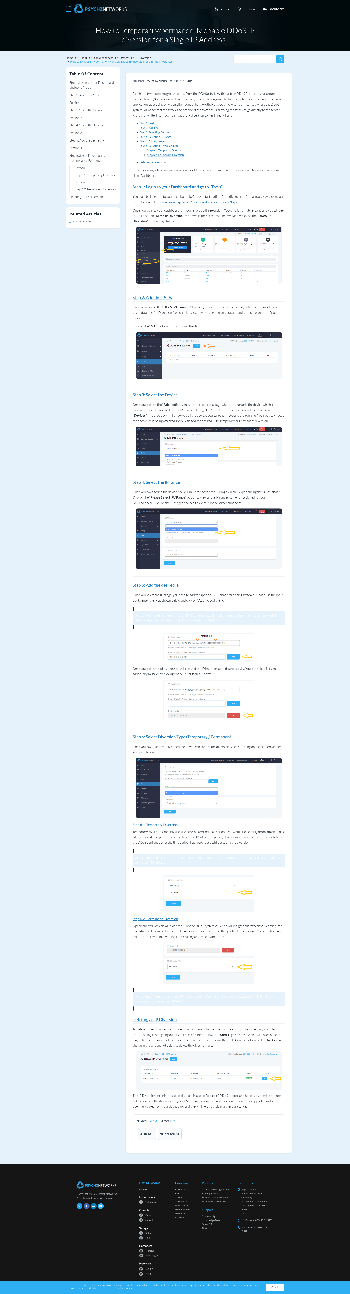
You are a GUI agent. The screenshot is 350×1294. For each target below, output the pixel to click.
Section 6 (81, 182)
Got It (275, 1287)
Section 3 (75, 133)
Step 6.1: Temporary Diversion (96, 175)
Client (83, 57)
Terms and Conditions (214, 1201)
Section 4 (75, 148)
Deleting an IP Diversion (86, 197)
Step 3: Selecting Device (154, 132)
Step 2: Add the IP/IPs (84, 95)
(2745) (153, 1120)
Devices (124, 57)
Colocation (149, 1202)
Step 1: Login (147, 123)
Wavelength (149, 1255)
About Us (180, 1189)
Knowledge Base (211, 1220)
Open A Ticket (210, 1224)
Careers (179, 1197)
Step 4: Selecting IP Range (155, 136)
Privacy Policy (210, 1193)
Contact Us (181, 1201)
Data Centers (182, 1205)
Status (205, 1228)
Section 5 (81, 168)
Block (145, 1237)
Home (69, 57)
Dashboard (276, 9)
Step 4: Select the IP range (87, 125)
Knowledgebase (103, 57)
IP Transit (147, 1250)
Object (146, 1233)
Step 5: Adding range (152, 141)
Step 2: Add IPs (149, 127)
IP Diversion (143, 57)
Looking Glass (182, 1209)
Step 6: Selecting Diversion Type (159, 145)
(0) (174, 1120)
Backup (146, 1268)
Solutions (250, 9)
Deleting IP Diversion (153, 162)
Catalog (143, 1189)
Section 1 (75, 103)
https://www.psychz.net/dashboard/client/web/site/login (197, 202)
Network (180, 1213)
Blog (177, 1193)
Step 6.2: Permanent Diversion (96, 189)
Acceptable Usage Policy (216, 1189)
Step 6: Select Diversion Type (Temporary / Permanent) (89, 157)
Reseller (179, 1217)
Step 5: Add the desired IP (87, 140)
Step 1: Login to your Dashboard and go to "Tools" (91, 85)
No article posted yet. (83, 221)
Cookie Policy (123, 1288)
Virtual (146, 1220)
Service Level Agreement (216, 1197)
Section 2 (75, 118)
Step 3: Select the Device (86, 110)
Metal (145, 1215)
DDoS (145, 1273)
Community (208, 1216)
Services (225, 9)
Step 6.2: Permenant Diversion (165, 155)
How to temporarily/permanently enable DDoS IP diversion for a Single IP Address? (122, 61)
